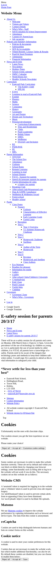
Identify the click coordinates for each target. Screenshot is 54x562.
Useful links (17, 287)
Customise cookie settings (34, 448)
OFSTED (16, 157)
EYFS (15, 92)
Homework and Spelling (34, 259)
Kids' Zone (17, 282)
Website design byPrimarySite (20, 413)
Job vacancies (18, 39)
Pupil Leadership (25, 132)
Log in (4, 5)
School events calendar (22, 72)
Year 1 (20, 224)
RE (13, 144)
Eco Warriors (18, 264)
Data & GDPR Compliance (24, 192)
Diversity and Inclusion (28, 142)
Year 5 (20, 252)
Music (15, 119)
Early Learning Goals (32, 217)
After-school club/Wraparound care (27, 189)
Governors (11, 292)
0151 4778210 (14, 391)
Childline (16, 289)
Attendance (17, 34)
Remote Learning (19, 169)
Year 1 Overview (30, 227)
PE (13, 149)
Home (9, 328)
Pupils (9, 202)
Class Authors (29, 262)
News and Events (14, 62)
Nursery (21, 207)
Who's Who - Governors (23, 297)
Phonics (15, 99)
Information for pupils (21, 269)
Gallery (15, 272)
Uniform (16, 164)
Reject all (6, 448)
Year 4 (20, 244)
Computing (17, 107)
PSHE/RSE (17, 147)
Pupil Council (18, 284)
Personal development (21, 122)
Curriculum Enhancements (29, 124)
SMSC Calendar (19, 74)
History (15, 109)
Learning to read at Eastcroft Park (27, 94)
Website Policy (13, 403)
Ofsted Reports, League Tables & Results (30, 52)
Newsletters (17, 67)
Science (15, 104)
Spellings (27, 242)
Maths (15, 102)
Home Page (6, 7)
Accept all (16, 448)
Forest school (18, 197)
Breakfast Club (18, 187)
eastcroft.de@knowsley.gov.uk (21, 393)
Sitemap (10, 398)
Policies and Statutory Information (21, 41)
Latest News (17, 64)
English (15, 97)
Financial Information (21, 59)
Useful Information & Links (24, 182)
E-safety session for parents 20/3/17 (22, 336)
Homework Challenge (33, 239)
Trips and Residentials (27, 127)
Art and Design (19, 114)
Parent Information (15, 154)
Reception (22, 222)
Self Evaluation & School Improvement (29, 31)
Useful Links (29, 219)
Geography (17, 112)
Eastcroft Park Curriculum (23, 84)
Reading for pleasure (21, 267)
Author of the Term (31, 247)
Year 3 (20, 237)
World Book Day (19, 77)
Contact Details (19, 26)
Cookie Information (15, 401)
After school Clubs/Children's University (30, 277)
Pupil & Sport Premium (22, 54)
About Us (11, 19)
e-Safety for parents (26, 184)
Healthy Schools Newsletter (24, 79)
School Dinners (19, 174)
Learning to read (19, 172)
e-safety (15, 274)
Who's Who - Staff (20, 29)
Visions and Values (20, 24)
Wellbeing (22, 139)
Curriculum (12, 82)
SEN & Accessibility (21, 49)
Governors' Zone (19, 294)
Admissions (17, 57)
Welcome (16, 21)
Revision (27, 257)
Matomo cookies (15, 511)
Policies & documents (21, 44)
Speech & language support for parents (29, 179)
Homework (28, 249)
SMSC (21, 137)
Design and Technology (22, 117)
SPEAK (21, 89)
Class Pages (17, 204)
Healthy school (18, 199)
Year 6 (20, 254)
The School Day (19, 159)
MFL (14, 152)
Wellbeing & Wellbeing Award (25, 194)
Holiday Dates (18, 69)
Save (25, 559)
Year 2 (20, 234)
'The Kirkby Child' (26, 87)
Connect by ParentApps (22, 36)
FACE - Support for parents (24, 177)
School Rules (18, 167)
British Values (24, 134)
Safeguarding (18, 46)
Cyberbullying (18, 279)
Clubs (20, 129)
